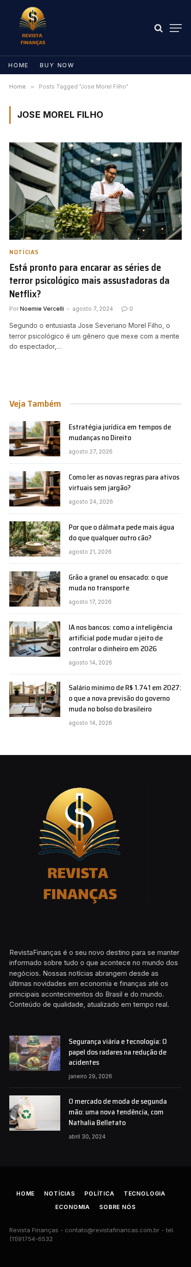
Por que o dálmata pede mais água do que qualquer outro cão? (121, 532)
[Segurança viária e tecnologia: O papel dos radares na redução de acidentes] (34, 1053)
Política (99, 1193)
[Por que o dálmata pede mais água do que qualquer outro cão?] (34, 539)
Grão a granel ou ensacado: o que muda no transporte (118, 582)
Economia (72, 1206)
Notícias (59, 1193)
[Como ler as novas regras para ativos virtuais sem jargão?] (34, 488)
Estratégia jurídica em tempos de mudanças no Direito (120, 432)
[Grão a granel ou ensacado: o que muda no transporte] (34, 589)
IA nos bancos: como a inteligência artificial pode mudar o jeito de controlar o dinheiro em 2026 (120, 637)
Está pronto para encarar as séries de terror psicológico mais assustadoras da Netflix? (89, 280)
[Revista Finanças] (32, 28)
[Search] (159, 28)
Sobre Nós (117, 1206)
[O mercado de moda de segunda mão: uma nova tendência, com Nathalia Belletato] (34, 1113)
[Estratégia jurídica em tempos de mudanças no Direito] (34, 438)
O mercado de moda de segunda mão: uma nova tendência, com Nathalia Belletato (118, 1111)
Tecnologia (145, 1193)
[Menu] (176, 28)
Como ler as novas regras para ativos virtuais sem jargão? (124, 482)
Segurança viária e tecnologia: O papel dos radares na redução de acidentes (118, 1052)
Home (18, 65)
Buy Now (57, 65)
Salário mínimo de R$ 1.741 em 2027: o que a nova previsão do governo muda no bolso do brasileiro (125, 698)
